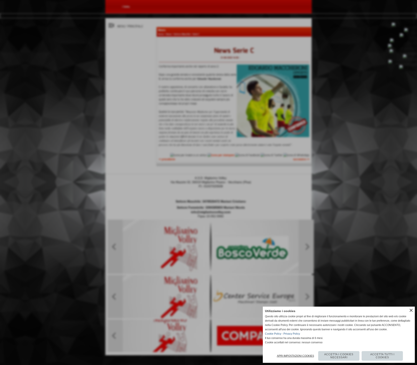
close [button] (411, 310)
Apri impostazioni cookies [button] (295, 355)
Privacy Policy (291, 333)
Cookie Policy (273, 333)
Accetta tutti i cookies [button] (382, 356)
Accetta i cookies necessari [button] (338, 356)
